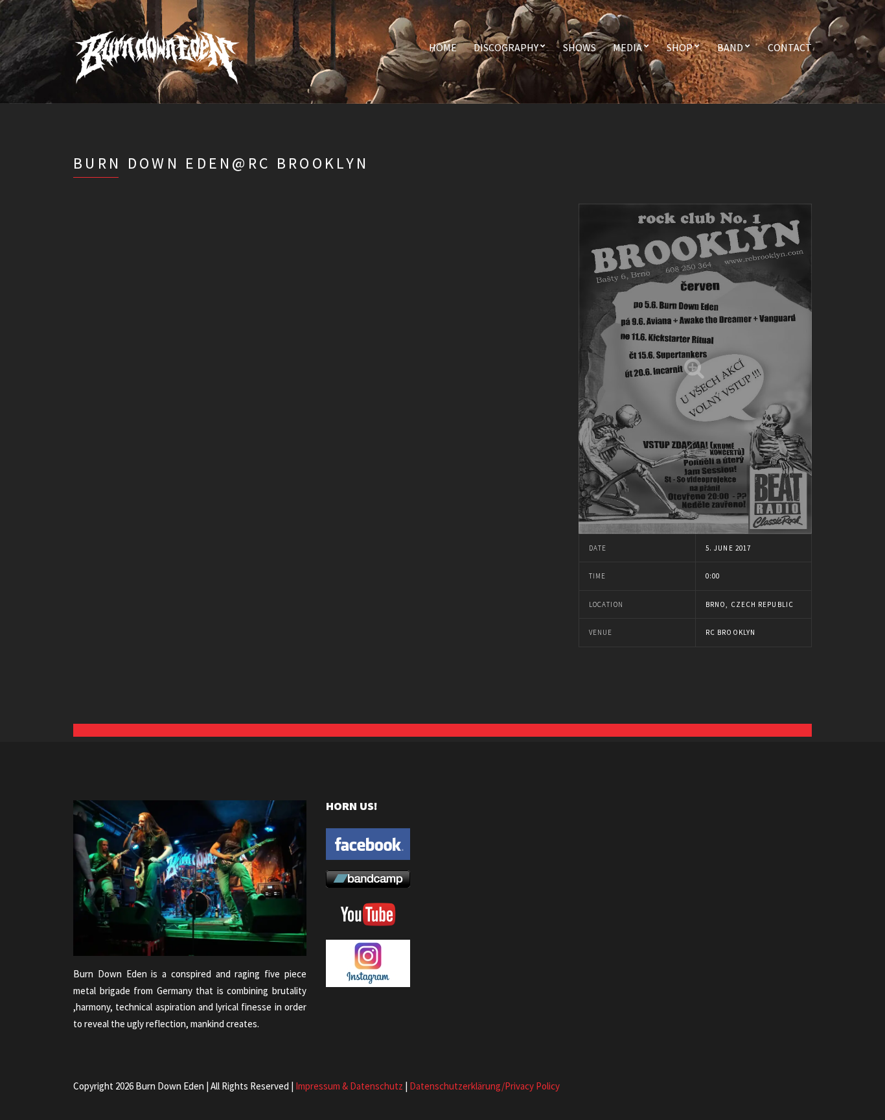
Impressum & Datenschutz (349, 1086)
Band (730, 47)
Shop (680, 47)
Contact (790, 47)
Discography (506, 47)
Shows (579, 47)
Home (443, 47)
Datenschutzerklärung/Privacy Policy (484, 1086)
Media (627, 47)
